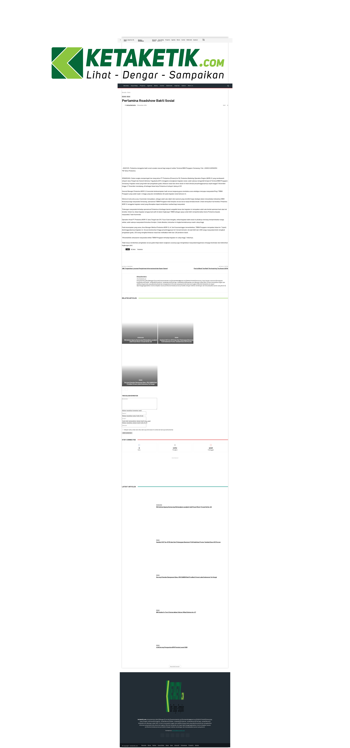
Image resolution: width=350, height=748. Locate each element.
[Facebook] (220, 40)
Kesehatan (141, 337)
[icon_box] (205, 41)
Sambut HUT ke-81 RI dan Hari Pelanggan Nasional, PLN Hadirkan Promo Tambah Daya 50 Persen (177, 340)
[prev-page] (123, 389)
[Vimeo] (227, 40)
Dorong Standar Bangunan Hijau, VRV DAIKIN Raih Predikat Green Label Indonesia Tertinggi (140, 383)
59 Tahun (133, 249)
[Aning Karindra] (123, 105)
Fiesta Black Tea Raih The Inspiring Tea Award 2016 (211, 268)
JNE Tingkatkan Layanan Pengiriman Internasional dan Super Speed (145, 268)
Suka (139, 444)
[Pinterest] (177, 735)
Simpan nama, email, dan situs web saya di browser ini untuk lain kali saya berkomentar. (148, 429)
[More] (168, 111)
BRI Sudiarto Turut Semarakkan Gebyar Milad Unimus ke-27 (176, 612)
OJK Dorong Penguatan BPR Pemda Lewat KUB (171, 647)
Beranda (124, 92)
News (128, 96)
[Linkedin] (172, 735)
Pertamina (140, 249)
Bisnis (128, 92)
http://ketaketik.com (141, 278)
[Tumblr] (182, 735)
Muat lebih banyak (174, 666)
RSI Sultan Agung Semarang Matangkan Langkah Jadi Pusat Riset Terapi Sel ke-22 (140, 340)
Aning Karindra (131, 105)
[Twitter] (225, 40)
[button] (228, 86)
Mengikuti (175, 444)
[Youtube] (229, 40)
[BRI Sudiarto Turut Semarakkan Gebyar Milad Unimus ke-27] (138, 611)
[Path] (147, 288)
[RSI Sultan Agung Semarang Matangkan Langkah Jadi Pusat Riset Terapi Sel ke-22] (140, 322)
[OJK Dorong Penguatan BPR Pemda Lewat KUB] (138, 646)
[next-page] (126, 389)
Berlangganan (211, 444)
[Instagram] (222, 40)
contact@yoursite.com (178, 730)
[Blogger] (137, 288)
